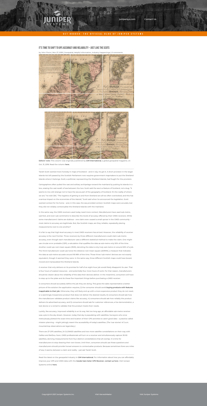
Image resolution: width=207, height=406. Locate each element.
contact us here (111, 361)
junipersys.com (127, 19)
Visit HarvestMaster (103, 394)
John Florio (46, 52)
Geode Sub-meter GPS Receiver (90, 361)
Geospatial (68, 52)
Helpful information (82, 52)
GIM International (93, 161)
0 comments (117, 52)
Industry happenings (101, 52)
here (67, 164)
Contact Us (150, 19)
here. (55, 365)
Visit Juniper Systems (149, 394)
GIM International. (85, 357)
